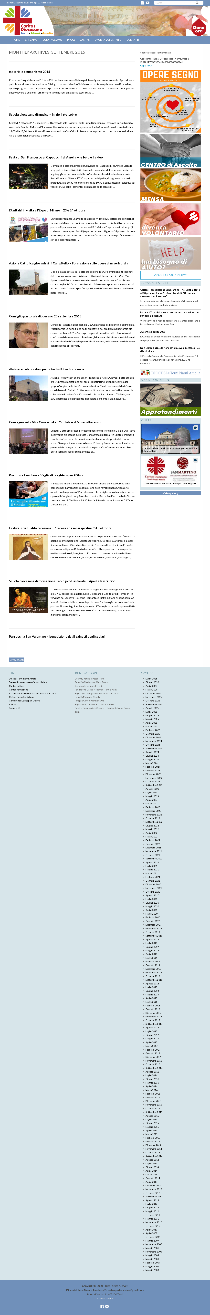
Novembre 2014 (154, 1148)
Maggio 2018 (152, 994)
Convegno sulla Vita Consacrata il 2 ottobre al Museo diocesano (55, 422)
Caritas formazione (18, 689)
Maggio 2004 (152, 1259)
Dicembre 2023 (153, 774)
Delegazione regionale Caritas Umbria (28, 682)
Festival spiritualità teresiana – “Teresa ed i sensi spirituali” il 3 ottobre (60, 528)
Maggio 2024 (152, 759)
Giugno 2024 (152, 755)
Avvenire (13, 704)
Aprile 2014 (151, 1170)
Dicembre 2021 (153, 847)
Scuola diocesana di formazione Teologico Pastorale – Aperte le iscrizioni (62, 581)
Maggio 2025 (152, 719)
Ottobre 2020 (153, 891)
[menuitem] (16, 40)
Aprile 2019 (151, 954)
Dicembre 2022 (153, 810)
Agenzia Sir (14, 708)
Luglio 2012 (151, 1203)
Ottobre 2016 (153, 1064)
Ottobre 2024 (153, 744)
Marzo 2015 (152, 1134)
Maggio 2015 (152, 1126)
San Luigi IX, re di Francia (40, 2)
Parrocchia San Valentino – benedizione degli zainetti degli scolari (57, 636)
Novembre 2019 (154, 928)
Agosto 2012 (152, 1200)
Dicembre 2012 (153, 1185)
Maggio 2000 (152, 1270)
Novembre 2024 (154, 741)
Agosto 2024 (152, 752)
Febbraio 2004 (153, 1262)
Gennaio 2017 (153, 1053)
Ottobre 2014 (153, 1152)
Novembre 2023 (154, 777)
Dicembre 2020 (153, 884)
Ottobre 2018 (153, 976)
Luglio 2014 (151, 1163)
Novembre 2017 (154, 1016)
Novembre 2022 (154, 814)
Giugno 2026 (152, 682)
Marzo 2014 (152, 1174)
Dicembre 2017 (153, 1013)
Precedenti (17, 659)
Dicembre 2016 (153, 1056)
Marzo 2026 (152, 689)
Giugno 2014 (152, 1167)
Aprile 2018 (151, 998)
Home (16, 39)
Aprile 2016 (151, 1086)
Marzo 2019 (152, 957)
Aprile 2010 (151, 1229)
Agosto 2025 (152, 708)
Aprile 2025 (151, 722)
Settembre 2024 (154, 748)
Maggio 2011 (152, 1218)
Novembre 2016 (154, 1060)
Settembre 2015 (154, 1112)
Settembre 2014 (154, 1156)
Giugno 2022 (152, 825)
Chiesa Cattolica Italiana (21, 697)
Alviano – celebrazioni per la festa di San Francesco (46, 369)
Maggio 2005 (152, 1255)
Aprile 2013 (151, 1181)
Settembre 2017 (154, 1024)
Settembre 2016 (154, 1068)
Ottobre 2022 (153, 818)
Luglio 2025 (151, 711)
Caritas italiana (16, 686)
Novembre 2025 (154, 697)
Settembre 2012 (154, 1196)
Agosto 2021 (152, 862)
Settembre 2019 (154, 935)
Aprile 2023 (151, 799)
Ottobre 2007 (153, 1236)
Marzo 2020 (152, 913)
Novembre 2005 (154, 1251)
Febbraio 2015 (153, 1137)
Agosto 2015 (152, 1115)
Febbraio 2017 (153, 1049)
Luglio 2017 (151, 1031)
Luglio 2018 (151, 987)
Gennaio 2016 (153, 1097)
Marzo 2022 (152, 836)
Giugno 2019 (152, 946)
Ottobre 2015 (153, 1108)
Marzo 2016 (152, 1090)
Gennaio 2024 (153, 770)
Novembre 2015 (154, 1104)
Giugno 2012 (152, 1207)
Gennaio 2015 (153, 1141)
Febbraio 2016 (153, 1093)
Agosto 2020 (152, 895)
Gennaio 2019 (153, 965)
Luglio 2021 (151, 866)
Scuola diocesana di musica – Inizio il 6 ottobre (43, 114)
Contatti (133, 39)
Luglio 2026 (151, 678)
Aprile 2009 (151, 1233)
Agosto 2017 (152, 1027)
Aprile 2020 (151, 910)
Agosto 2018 (152, 983)
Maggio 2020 (152, 906)
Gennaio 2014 (153, 1178)
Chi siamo (31, 39)
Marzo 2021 (152, 873)
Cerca (197, 3)
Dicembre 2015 (153, 1101)
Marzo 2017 (152, 1045)
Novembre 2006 (154, 1244)
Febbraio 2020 (153, 917)
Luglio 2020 (151, 899)
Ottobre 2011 (153, 1214)
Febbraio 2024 (153, 766)
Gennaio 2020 (153, 921)
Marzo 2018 (152, 1001)
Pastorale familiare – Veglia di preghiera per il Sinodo (47, 475)
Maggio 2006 (152, 1248)
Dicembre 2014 (153, 1145)
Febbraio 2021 (153, 877)
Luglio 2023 (151, 792)
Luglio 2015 (151, 1119)
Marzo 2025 (152, 726)
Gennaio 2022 (153, 844)
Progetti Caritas (78, 39)
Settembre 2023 (154, 785)
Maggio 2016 (152, 1082)
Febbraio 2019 (153, 961)
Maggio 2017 (152, 1038)
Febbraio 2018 (153, 1005)
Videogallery (170, 493)
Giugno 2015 (152, 1123)
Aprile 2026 (151, 686)
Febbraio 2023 (153, 807)
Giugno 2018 (152, 990)
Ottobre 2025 (153, 700)
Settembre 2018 (154, 979)
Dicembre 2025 (153, 693)
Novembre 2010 (154, 1222)
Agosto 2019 (152, 939)
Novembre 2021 (154, 851)
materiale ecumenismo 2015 (29, 71)
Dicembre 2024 (153, 737)
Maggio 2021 (152, 869)
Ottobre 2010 (153, 1225)
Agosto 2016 (152, 1071)
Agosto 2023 (152, 788)
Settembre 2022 (154, 821)
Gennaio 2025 (153, 733)
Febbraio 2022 (153, 840)
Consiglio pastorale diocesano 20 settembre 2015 (45, 316)
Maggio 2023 (152, 796)
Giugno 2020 (152, 902)
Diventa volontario (108, 39)
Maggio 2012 (152, 1211)
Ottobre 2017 (153, 1020)
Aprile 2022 (151, 833)
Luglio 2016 (151, 1075)
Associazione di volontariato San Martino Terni (32, 693)
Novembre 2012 (154, 1189)
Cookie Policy (105, 1298)
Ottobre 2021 (153, 855)
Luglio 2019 (151, 943)
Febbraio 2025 (153, 730)
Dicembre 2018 (153, 968)
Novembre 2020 (154, 888)
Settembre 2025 (154, 704)
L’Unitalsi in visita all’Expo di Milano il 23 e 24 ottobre (47, 210)
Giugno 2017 (152, 1034)
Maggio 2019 (152, 950)
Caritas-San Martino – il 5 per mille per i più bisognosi (170, 483)
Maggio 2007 (152, 1240)
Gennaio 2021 (153, 880)
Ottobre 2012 (153, 1192)
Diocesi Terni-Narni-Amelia (22, 678)
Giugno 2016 (152, 1079)
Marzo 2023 (152, 803)
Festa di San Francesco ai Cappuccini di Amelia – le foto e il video (56, 157)
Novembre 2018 (154, 972)
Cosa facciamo (52, 39)
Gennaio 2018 (153, 1009)
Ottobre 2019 (153, 932)
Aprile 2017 (151, 1042)
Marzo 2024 (152, 763)
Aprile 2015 (151, 1130)
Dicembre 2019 (153, 924)
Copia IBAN (146, 65)
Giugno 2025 (152, 715)
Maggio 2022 (152, 829)
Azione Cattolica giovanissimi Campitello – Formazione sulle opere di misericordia (68, 263)
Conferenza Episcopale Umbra (24, 700)
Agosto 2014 (152, 1159)
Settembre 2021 (154, 858)
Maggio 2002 (152, 1266)
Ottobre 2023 (153, 781)
